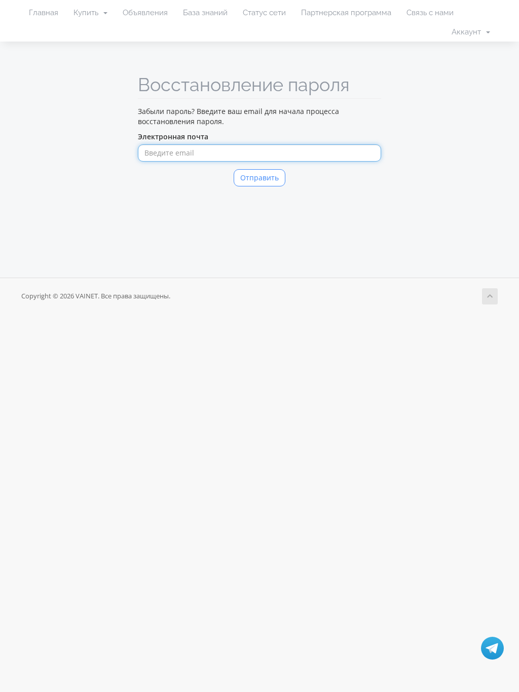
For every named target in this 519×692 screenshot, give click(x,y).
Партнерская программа (346, 12)
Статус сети (264, 12)
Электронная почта (173, 136)
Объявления (145, 12)
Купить (87, 12)
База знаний (205, 12)
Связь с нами (430, 12)
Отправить (259, 177)
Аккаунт (468, 31)
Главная (43, 12)
